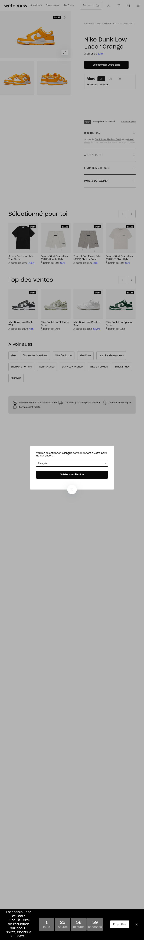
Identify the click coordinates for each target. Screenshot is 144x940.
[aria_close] (72, 489)
